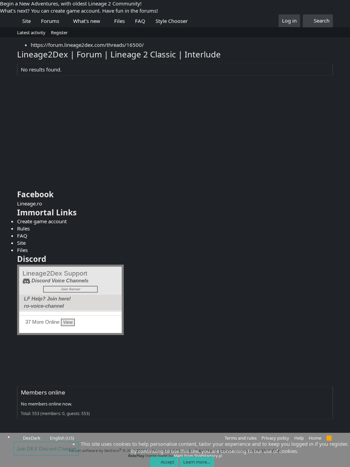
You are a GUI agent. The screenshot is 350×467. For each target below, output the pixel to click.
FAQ (140, 20)
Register (59, 32)
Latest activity (31, 32)
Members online (43, 392)
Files (119, 20)
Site (26, 20)
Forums (50, 20)
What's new (86, 20)
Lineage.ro (29, 203)
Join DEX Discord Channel (46, 449)
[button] (64, 21)
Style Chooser (172, 20)
